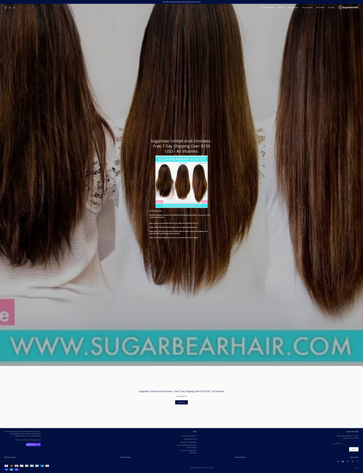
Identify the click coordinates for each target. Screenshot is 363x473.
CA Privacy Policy (125, 457)
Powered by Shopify (204, 467)
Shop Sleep (320, 7)
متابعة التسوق (181, 402)
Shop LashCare (307, 7)
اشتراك (354, 449)
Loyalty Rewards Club (190, 439)
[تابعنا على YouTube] (343, 461)
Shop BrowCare (293, 7)
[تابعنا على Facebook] (357, 461)
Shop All (281, 7)
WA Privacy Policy (10, 457)
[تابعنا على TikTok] (338, 461)
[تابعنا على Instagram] (353, 461)
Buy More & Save (268, 7)
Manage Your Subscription (189, 442)
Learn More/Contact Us (189, 436)
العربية (357, 467)
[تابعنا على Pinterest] (348, 461)
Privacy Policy (354, 457)
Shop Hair (331, 7)
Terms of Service (240, 457)
